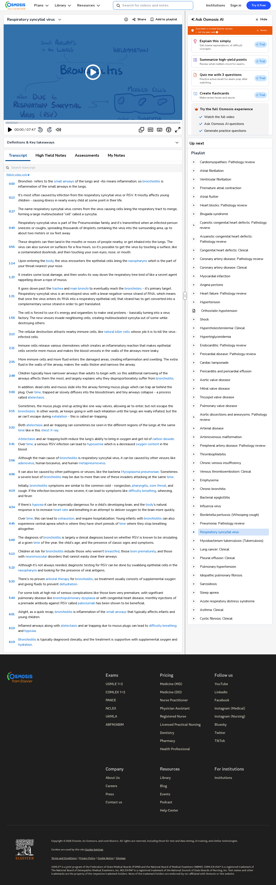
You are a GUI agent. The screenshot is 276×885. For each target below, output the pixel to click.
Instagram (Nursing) (230, 716)
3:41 (12, 444)
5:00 (12, 540)
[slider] (76, 129)
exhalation (59, 416)
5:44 (12, 598)
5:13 (12, 554)
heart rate (60, 509)
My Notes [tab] (116, 155)
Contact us (114, 802)
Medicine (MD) (171, 684)
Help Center (169, 810)
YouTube (221, 684)
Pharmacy (167, 740)
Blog (163, 786)
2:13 (12, 334)
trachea (57, 288)
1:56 (12, 318)
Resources (86, 5)
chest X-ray (49, 430)
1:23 (12, 277)
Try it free (259, 5)
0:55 (12, 247)
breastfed (112, 551)
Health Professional (175, 749)
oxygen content (147, 444)
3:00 (12, 392)
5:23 (12, 568)
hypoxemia (95, 444)
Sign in (235, 5)
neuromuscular (36, 556)
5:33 (12, 581)
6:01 (12, 614)
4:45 (12, 523)
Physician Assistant (175, 708)
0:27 (12, 211)
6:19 (12, 642)
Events (165, 794)
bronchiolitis (151, 181)
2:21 (12, 348)
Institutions (215, 5)
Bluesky (221, 724)
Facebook (222, 700)
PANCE (111, 700)
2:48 (12, 376)
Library (60, 5)
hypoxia (38, 504)
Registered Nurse (173, 716)
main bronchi (79, 288)
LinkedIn (221, 692)
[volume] (58, 129)
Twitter (220, 732)
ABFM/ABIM (115, 724)
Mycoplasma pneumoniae (140, 471)
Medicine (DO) (171, 692)
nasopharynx (137, 260)
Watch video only (16, 174)
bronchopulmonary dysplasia (74, 598)
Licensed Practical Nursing (180, 724)
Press (110, 794)
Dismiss (263, 30)
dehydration (68, 584)
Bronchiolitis (27, 639)
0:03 (12, 184)
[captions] (150, 129)
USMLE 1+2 (114, 684)
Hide (263, 19)
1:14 (12, 263)
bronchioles (133, 288)
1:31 (12, 296)
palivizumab (86, 603)
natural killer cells (117, 331)
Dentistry (167, 732)
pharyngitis (140, 485)
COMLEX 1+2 (115, 692)
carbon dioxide (163, 439)
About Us (113, 777)
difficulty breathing (142, 490)
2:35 (12, 362)
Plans (39, 5)
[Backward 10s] (40, 129)
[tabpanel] (93, 406)
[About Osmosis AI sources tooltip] (217, 32)
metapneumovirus (92, 463)
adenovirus (26, 463)
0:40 (12, 228)
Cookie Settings (94, 849)
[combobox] (153, 5)
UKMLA (111, 716)
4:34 (12, 507)
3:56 (12, 460)
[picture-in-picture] (141, 129)
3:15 (12, 411)
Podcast (166, 802)
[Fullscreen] (177, 129)
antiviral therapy (57, 579)
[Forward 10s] (49, 129)
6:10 (12, 628)
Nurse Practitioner (174, 700)
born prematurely (143, 551)
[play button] (9, 129)
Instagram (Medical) (230, 708)
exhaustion (66, 518)
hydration (25, 644)
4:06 (12, 474)
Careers (111, 786)
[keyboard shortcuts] (159, 129)
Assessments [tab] (87, 155)
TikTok (220, 740)
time (37, 392)
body (49, 260)
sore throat (158, 485)
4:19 (12, 491)
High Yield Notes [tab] (51, 155)
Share (141, 19)
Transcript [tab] (18, 155)
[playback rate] (168, 129)
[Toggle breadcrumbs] (59, 19)
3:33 (12, 428)
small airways (64, 181)
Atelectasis (26, 439)
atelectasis (36, 397)
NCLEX (111, 708)
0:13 (12, 198)
